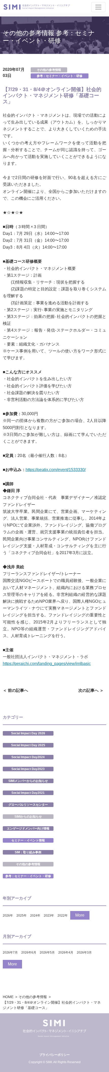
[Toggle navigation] (98, 7)
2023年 (49, 915)
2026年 (8, 915)
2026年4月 (65, 952)
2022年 (63, 915)
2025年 (21, 915)
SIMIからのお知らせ (28, 816)
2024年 (35, 915)
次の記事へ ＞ (91, 690)
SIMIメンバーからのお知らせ (28, 781)
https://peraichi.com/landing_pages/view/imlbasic (47, 663)
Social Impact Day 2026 (28, 733)
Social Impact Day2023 (28, 769)
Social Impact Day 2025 (28, 745)
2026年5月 (47, 952)
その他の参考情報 (49, 70)
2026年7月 (10, 952)
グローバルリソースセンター (28, 804)
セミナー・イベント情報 (28, 840)
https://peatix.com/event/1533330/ (56, 470)
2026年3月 (84, 952)
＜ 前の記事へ (15, 690)
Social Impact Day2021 (28, 793)
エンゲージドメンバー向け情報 (28, 828)
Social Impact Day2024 (28, 757)
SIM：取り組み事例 (28, 852)
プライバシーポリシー (54, 1055)
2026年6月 (28, 952)
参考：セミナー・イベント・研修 (59, 76)
